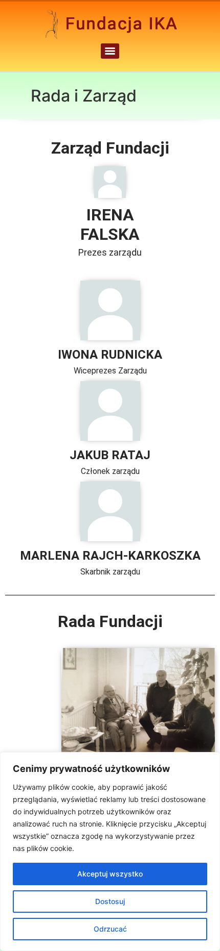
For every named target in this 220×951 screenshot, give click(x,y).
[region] (110, 851)
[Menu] (110, 51)
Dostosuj (110, 901)
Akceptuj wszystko (110, 873)
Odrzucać (110, 928)
